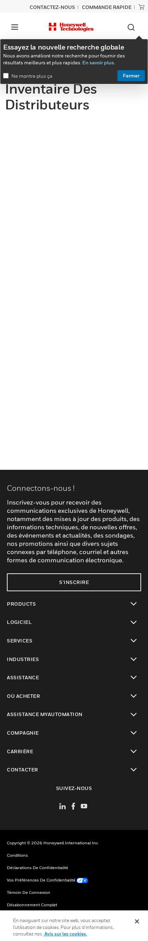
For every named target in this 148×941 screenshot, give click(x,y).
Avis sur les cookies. (65, 934)
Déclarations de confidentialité (37, 867)
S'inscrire (74, 582)
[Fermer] (137, 921)
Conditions (17, 855)
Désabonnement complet (32, 904)
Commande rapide (106, 7)
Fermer (131, 75)
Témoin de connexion (28, 892)
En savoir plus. (98, 62)
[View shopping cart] (141, 7)
